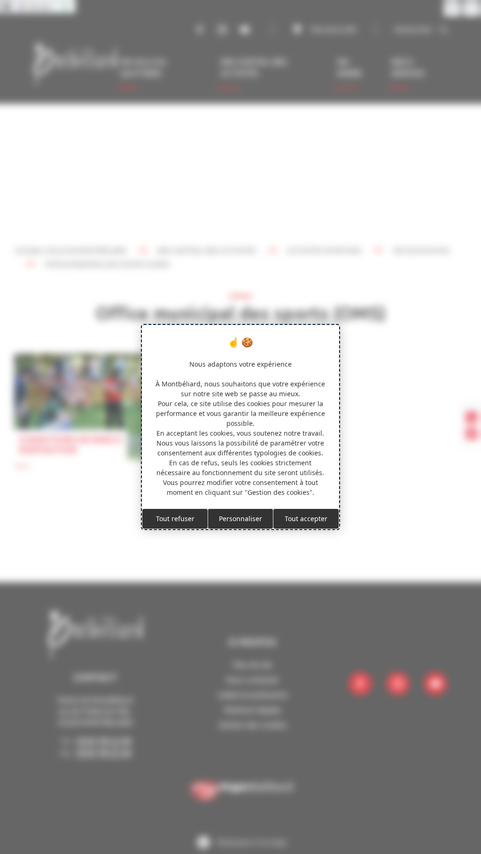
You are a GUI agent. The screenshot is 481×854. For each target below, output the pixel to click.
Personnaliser (240, 518)
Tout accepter (306, 518)
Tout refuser (175, 518)
